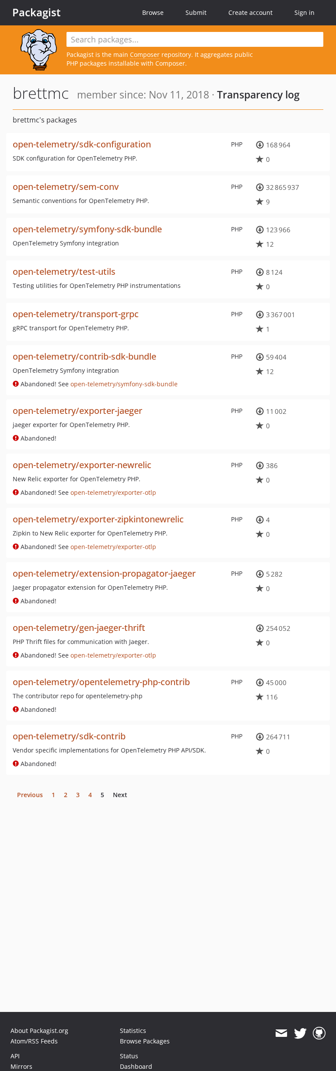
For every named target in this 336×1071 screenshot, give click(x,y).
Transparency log (258, 95)
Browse (153, 12)
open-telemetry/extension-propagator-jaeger (104, 573)
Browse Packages (145, 1041)
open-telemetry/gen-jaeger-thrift (79, 628)
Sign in (304, 12)
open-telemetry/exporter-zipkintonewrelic (98, 519)
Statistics (133, 1030)
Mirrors (21, 1066)
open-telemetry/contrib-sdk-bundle (84, 356)
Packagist (36, 12)
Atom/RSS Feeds (34, 1041)
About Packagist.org (39, 1030)
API (15, 1056)
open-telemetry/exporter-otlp (113, 492)
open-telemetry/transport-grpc (76, 314)
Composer (145, 54)
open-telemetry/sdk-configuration (82, 144)
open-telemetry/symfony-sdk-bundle (87, 229)
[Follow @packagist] (300, 1033)
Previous (30, 795)
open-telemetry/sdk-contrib (69, 736)
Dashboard (136, 1066)
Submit (196, 12)
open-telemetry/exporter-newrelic (82, 465)
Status (129, 1056)
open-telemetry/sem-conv (66, 186)
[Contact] (281, 1033)
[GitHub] (319, 1033)
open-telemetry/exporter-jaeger (77, 410)
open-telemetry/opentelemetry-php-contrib (101, 682)
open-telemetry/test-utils (64, 271)
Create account (250, 12)
